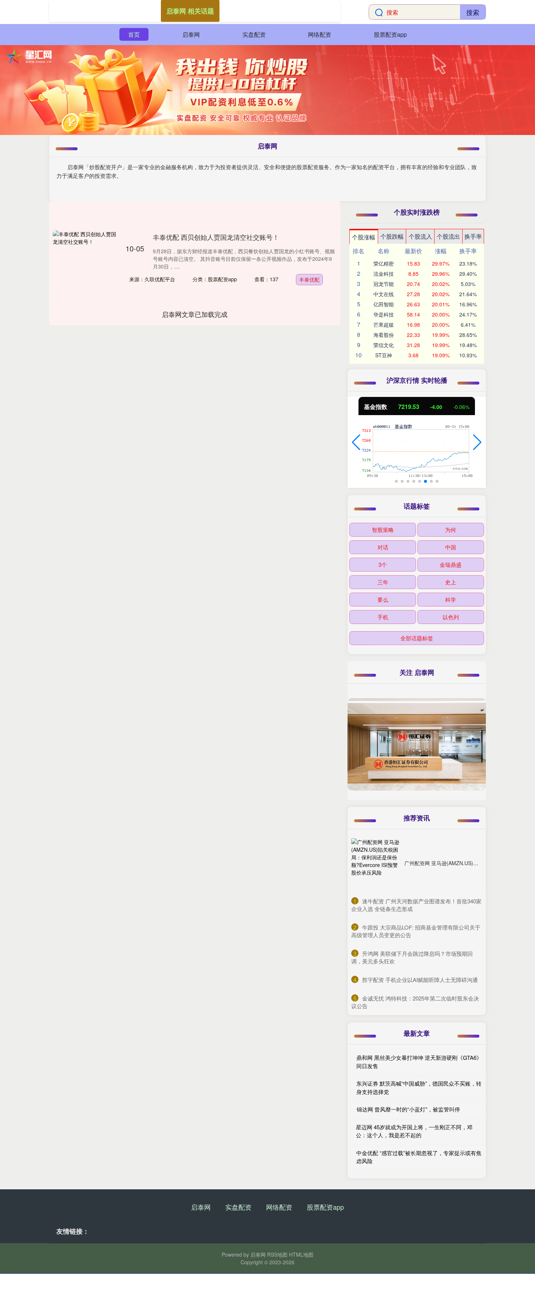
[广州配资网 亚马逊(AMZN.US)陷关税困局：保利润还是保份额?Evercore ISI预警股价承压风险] (376, 863)
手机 (382, 617)
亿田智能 (383, 304)
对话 (382, 547)
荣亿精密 (383, 263)
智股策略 (383, 529)
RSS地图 (277, 1254)
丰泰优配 (309, 279)
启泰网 (191, 34)
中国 (450, 547)
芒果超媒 (383, 324)
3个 (383, 564)
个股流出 (448, 236)
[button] (356, 442)
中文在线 (383, 294)
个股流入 (420, 236)
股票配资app (390, 34)
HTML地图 (301, 1254)
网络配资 (319, 34)
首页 (134, 34)
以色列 (451, 617)
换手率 (473, 236)
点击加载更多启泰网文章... (195, 314)
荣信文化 (383, 345)
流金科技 (383, 273)
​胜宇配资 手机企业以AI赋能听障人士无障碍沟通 (420, 979)
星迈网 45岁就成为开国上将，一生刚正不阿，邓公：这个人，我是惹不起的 (414, 1131)
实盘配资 (254, 34)
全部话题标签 (416, 638)
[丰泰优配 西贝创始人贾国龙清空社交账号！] (85, 263)
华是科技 (383, 314)
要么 (382, 599)
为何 (450, 529)
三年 (382, 582)
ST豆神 (383, 355)
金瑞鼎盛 (450, 564)
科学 (450, 599)
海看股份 (383, 334)
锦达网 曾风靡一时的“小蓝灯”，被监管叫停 (408, 1109)
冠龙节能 (383, 283)
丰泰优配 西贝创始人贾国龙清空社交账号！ (216, 237)
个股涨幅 (363, 237)
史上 (450, 582)
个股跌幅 (392, 236)
